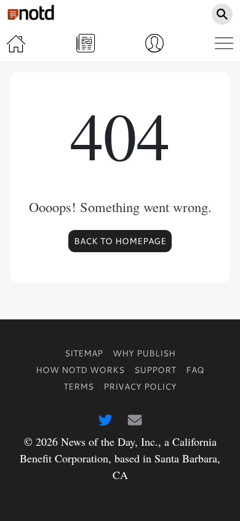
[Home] (16, 43)
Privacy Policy (140, 386)
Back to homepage (120, 241)
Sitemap (84, 353)
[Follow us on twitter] (105, 419)
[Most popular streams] (85, 43)
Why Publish (144, 353)
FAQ (195, 369)
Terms (78, 386)
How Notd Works (80, 369)
